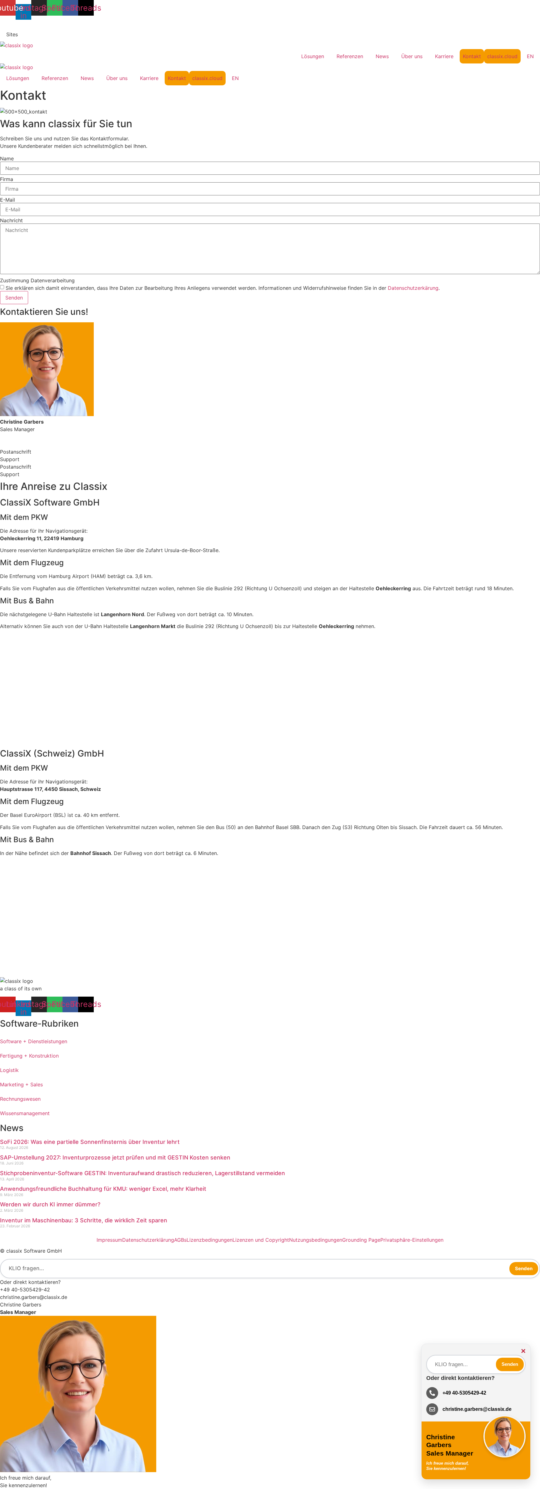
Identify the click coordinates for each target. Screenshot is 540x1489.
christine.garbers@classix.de (33, 1297)
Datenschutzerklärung (148, 1240)
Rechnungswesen (20, 1099)
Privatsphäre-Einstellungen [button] (411, 1240)
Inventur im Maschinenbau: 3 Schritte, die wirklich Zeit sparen (83, 1220)
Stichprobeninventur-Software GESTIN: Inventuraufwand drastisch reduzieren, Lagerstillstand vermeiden (143, 1173)
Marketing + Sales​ (21, 1084)
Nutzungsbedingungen (315, 1240)
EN (530, 56)
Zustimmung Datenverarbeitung (37, 280)
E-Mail (7, 199)
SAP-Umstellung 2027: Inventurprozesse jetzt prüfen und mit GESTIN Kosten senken (116, 1157)
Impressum (109, 1240)
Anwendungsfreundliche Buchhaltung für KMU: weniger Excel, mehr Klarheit (103, 1188)
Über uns (411, 56)
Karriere (444, 56)
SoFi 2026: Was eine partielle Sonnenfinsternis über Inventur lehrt (90, 1142)
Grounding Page (361, 1240)
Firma (6, 179)
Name (7, 158)
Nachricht (11, 220)
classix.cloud (502, 56)
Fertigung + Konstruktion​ (29, 1056)
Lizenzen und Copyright (260, 1240)
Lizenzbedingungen (209, 1240)
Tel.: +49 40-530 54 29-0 (30, 23)
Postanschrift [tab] (15, 452)
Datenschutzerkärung (413, 288)
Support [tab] (9, 459)
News (382, 56)
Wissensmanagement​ (25, 1113)
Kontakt (472, 56)
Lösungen (312, 56)
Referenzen (350, 56)
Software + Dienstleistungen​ (33, 1041)
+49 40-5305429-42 (25, 1289)
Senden (523, 1268)
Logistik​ (9, 1070)
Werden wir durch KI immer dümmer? (50, 1204)
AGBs (180, 1240)
